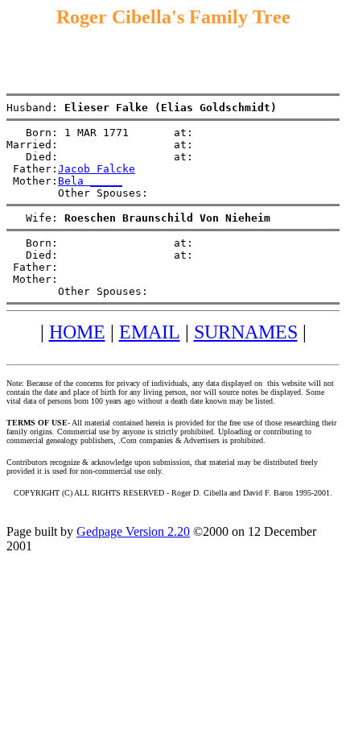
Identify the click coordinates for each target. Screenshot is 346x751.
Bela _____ (90, 181)
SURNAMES (246, 332)
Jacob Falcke (96, 169)
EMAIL (149, 332)
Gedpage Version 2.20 (133, 531)
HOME (77, 332)
